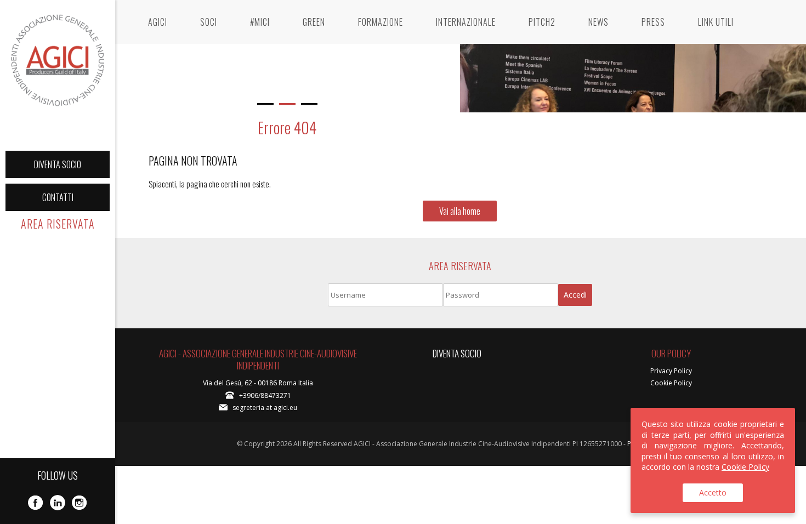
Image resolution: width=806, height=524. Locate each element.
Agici (157, 22)
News (598, 22)
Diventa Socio (57, 164)
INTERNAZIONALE (466, 22)
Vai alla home (459, 211)
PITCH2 (542, 22)
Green (314, 22)
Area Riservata (58, 223)
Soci (208, 22)
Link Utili (716, 22)
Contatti (57, 197)
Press (653, 22)
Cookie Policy (671, 383)
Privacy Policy (671, 370)
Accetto (712, 492)
